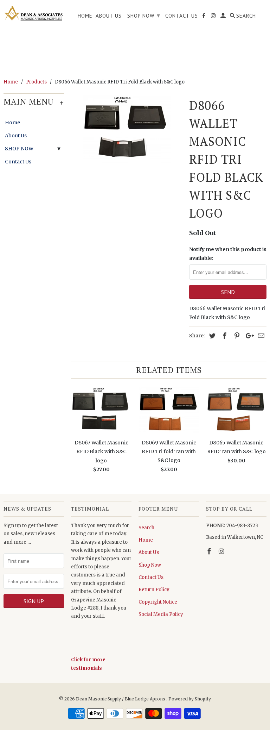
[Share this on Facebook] (223, 336)
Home (12, 122)
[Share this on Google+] (247, 336)
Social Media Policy (161, 614)
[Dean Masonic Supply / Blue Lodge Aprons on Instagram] (222, 551)
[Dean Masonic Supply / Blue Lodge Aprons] (34, 13)
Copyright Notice (158, 602)
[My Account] (223, 17)
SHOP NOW (19, 148)
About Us (16, 135)
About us (109, 16)
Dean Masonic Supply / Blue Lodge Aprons (121, 698)
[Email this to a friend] (260, 336)
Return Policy (154, 590)
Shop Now (150, 565)
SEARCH (246, 16)
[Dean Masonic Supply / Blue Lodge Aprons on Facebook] (210, 551)
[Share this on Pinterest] (236, 336)
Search (146, 528)
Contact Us (18, 161)
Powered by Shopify (189, 698)
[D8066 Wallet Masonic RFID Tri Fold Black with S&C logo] (126, 130)
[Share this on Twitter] (211, 336)
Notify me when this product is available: (227, 253)
